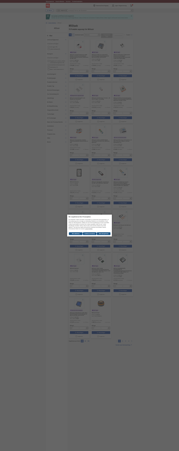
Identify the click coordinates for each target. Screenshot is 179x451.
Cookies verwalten (89, 233)
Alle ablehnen (76, 233)
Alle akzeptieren (103, 233)
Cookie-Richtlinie (88, 228)
